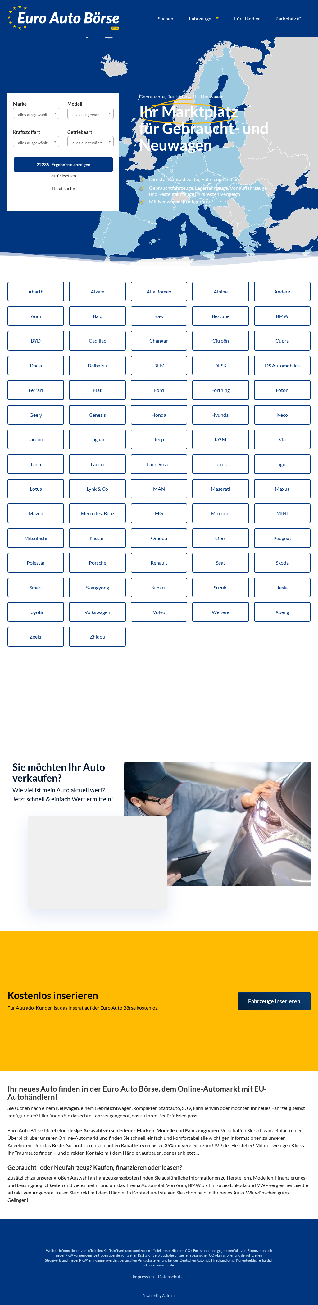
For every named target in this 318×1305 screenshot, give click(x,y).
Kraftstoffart (26, 132)
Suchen (165, 18)
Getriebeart (79, 132)
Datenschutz (170, 1276)
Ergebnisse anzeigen (63, 164)
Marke (20, 104)
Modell (74, 104)
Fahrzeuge (200, 18)
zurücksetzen (63, 175)
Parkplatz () (289, 18)
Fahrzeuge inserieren (274, 1001)
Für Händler (247, 18)
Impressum (143, 1276)
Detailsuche (63, 188)
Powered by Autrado (159, 1295)
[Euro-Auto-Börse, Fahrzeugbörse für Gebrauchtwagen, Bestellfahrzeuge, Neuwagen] (63, 18)
